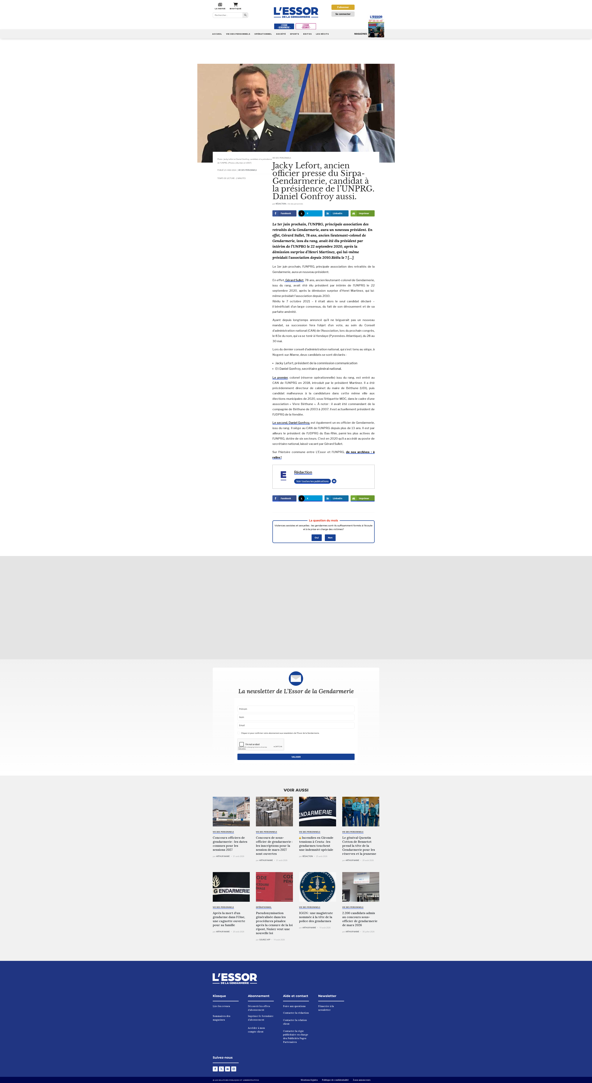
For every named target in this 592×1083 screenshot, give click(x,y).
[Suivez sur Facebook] (215, 1068)
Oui (317, 537)
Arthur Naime (223, 856)
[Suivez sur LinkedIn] (227, 1068)
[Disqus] (296, 607)
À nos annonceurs (361, 1080)
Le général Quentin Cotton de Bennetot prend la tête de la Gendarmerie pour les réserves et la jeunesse (359, 846)
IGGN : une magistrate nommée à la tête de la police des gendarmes (316, 917)
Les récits (322, 34)
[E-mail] (334, 481)
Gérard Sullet (294, 280)
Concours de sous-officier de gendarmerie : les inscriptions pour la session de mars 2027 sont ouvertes (274, 846)
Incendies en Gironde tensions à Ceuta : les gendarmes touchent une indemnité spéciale (316, 844)
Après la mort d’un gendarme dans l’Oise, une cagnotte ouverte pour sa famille (229, 919)
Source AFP (264, 939)
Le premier (280, 377)
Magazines (360, 33)
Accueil (217, 34)
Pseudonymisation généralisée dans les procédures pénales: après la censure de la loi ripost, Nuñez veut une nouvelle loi (274, 923)
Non (330, 537)
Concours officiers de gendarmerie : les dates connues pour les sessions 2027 (230, 844)
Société (281, 34)
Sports (294, 34)
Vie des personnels (238, 34)
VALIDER (296, 756)
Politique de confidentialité (335, 1080)
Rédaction (281, 203)
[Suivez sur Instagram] (233, 1068)
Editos (307, 34)
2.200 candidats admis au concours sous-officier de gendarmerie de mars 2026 (359, 919)
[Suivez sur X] (221, 1068)
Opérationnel (263, 34)
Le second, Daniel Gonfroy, (291, 422)
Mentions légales (309, 1080)
